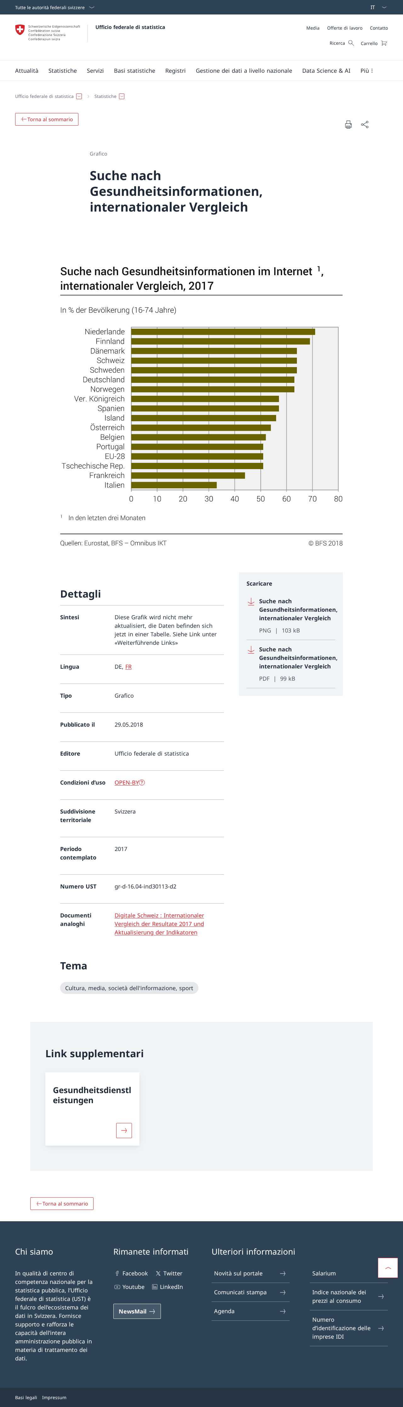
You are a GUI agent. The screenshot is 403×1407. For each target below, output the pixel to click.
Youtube (133, 1287)
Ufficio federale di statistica (130, 27)
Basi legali (26, 1397)
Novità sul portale (238, 1273)
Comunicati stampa (240, 1292)
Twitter (172, 1273)
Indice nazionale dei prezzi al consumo (339, 1296)
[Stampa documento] (348, 124)
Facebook (135, 1273)
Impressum (54, 1397)
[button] (26, 70)
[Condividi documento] (364, 124)
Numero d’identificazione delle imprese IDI (341, 1328)
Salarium (324, 1273)
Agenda (224, 1311)
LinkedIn (171, 1287)
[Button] (124, 1130)
